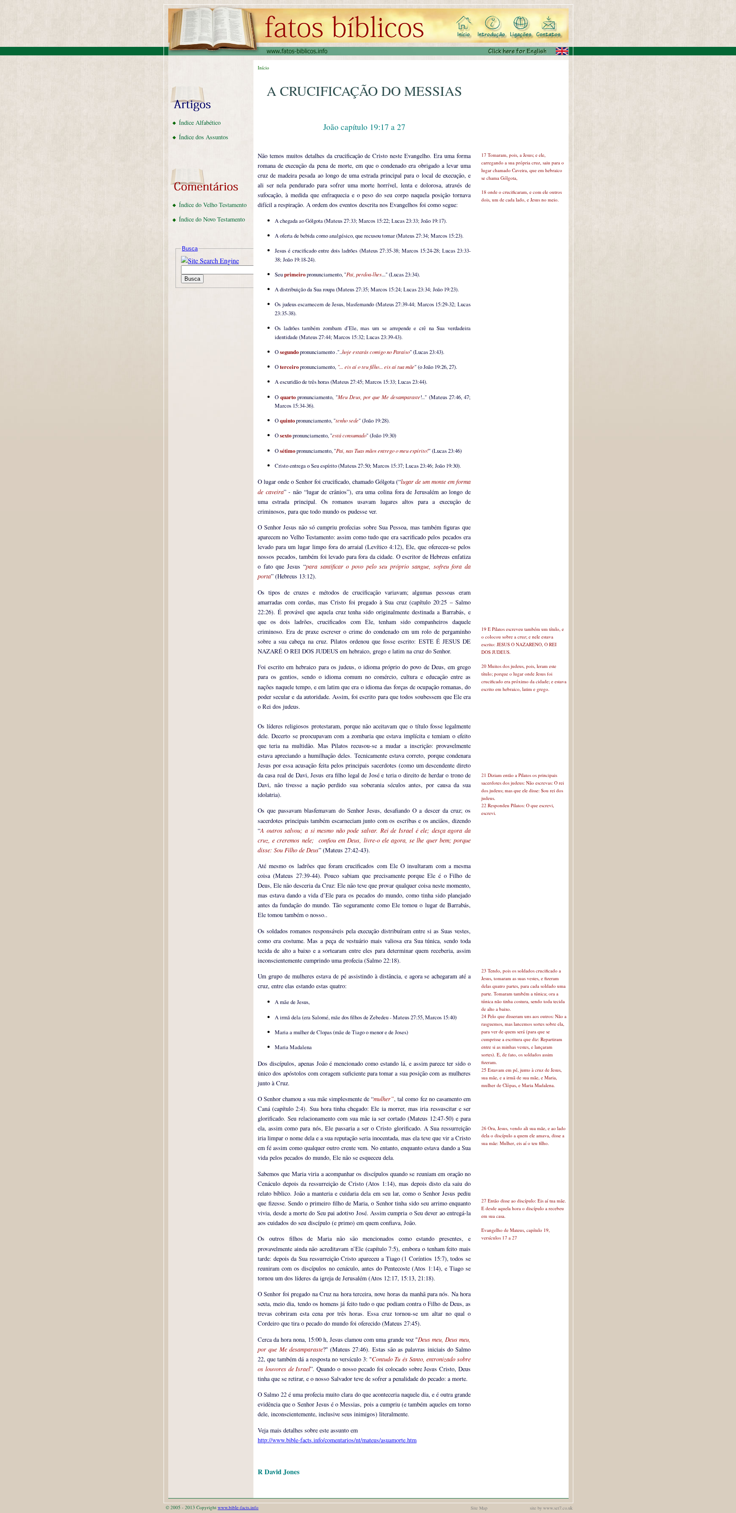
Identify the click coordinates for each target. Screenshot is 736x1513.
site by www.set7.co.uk (551, 1508)
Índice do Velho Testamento (213, 205)
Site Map (479, 1508)
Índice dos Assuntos (203, 137)
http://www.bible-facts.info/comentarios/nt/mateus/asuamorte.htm (337, 1440)
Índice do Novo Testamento (212, 219)
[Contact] (548, 27)
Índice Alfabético (200, 122)
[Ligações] (518, 27)
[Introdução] (491, 27)
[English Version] (526, 51)
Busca (190, 248)
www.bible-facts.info (238, 1507)
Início (263, 67)
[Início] (464, 27)
